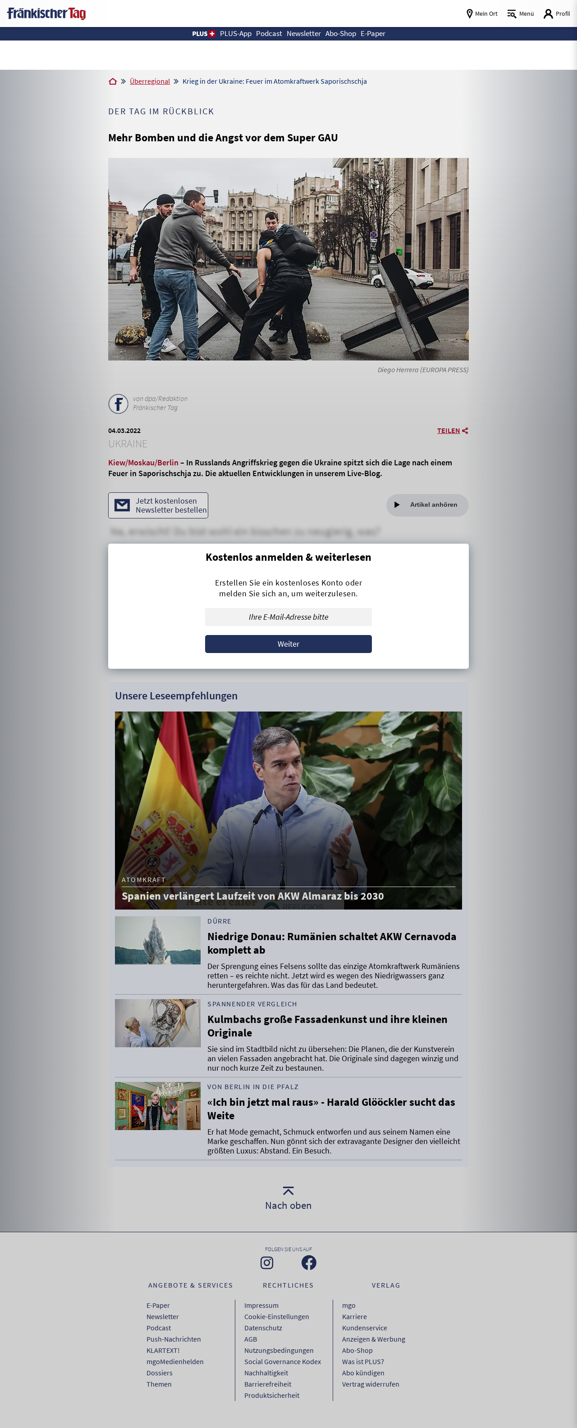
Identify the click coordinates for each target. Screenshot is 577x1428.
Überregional (150, 81)
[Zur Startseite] (112, 81)
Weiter (288, 644)
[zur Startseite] (46, 12)
